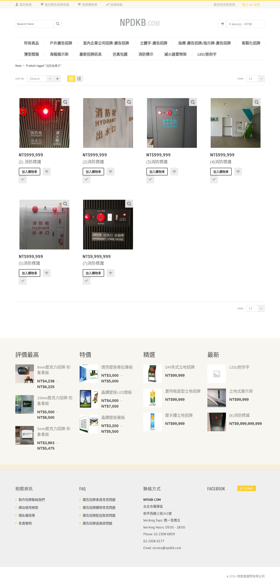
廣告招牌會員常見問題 (99, 500)
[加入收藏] (47, 171)
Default (35, 78)
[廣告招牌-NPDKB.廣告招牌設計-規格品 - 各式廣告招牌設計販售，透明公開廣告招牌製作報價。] (139, 22)
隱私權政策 (27, 515)
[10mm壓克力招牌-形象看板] (24, 404)
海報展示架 (59, 54)
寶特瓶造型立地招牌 (183, 391)
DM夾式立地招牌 (180, 367)
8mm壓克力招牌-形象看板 (53, 370)
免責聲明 (25, 523)
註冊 (257, 4)
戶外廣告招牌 (61, 43)
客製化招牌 (251, 43)
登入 (245, 4)
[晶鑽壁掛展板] (88, 424)
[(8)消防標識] (216, 422)
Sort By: (20, 78)
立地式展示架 (241, 391)
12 (250, 78)
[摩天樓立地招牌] (152, 422)
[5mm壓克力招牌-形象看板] (24, 435)
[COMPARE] (22, 179)
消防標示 (145, 54)
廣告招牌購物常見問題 (99, 507)
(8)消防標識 (239, 415)
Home (18, 65)
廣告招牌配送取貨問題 (99, 515)
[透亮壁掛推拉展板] (88, 373)
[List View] (79, 78)
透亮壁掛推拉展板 (117, 367)
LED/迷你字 (207, 54)
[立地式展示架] (216, 398)
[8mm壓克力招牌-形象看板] (24, 373)
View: (240, 78)
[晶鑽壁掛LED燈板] (88, 399)
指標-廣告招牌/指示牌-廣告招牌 (204, 43)
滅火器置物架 (175, 54)
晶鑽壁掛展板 (113, 417)
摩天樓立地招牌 (179, 415)
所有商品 (31, 43)
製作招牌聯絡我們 (32, 500)
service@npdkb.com (166, 548)
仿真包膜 (120, 54)
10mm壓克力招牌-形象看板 (55, 400)
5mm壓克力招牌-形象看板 (53, 431)
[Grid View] (71, 78)
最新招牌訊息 (90, 54)
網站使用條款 (28, 507)
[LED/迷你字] (216, 373)
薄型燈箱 (31, 54)
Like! (248, 488)
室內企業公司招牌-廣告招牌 (106, 43)
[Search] (58, 24)
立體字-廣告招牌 (153, 43)
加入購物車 (29, 171)
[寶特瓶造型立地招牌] (152, 398)
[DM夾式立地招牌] (152, 373)
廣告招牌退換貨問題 (97, 523)
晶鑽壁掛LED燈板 (116, 392)
